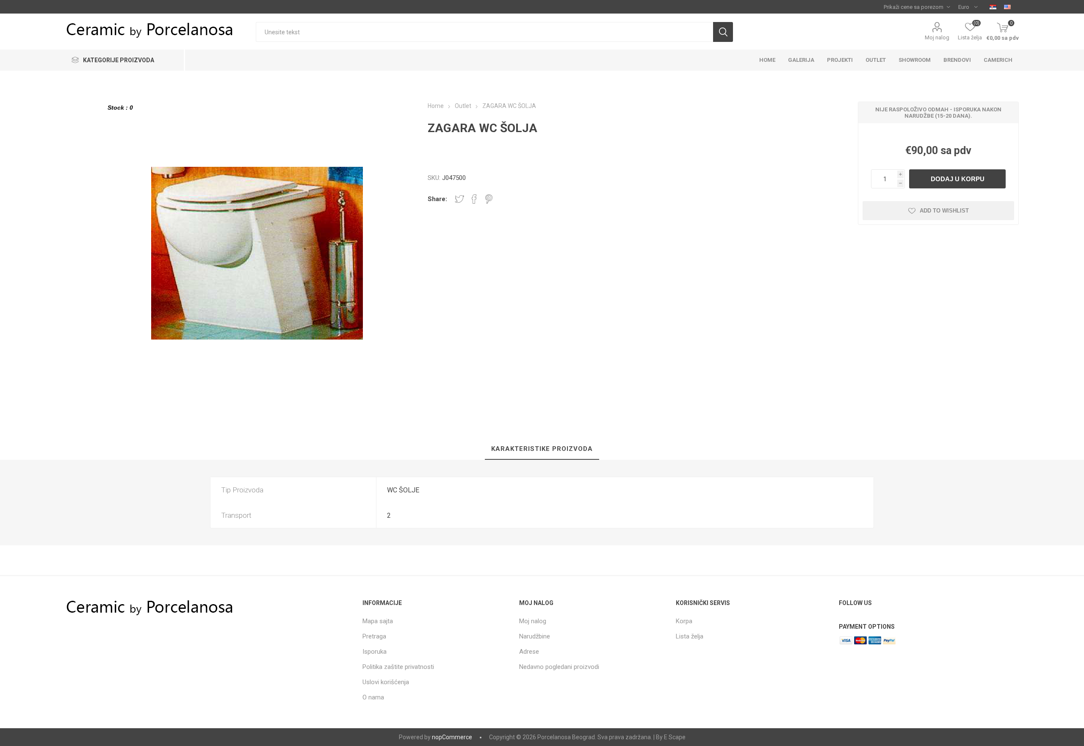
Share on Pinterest (488, 199)
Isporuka (374, 651)
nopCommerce (452, 737)
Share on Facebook (474, 199)
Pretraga (374, 636)
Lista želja (689, 636)
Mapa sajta (377, 621)
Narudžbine (534, 636)
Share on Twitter (459, 199)
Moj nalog (937, 37)
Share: (437, 199)
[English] (1007, 7)
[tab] (542, 449)
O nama (373, 697)
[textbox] (484, 32)
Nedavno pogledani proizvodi (559, 667)
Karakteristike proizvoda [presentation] (542, 449)
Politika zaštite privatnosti (398, 667)
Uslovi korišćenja (385, 682)
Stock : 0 (120, 107)
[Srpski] (993, 7)
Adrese (529, 651)
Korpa (684, 621)
